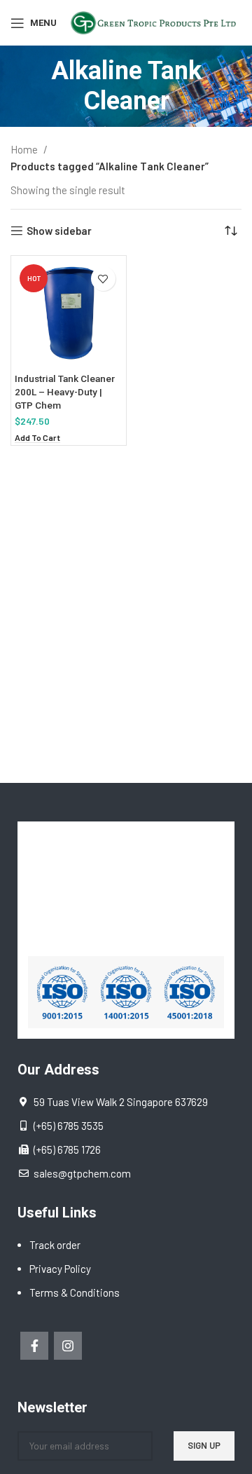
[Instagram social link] (68, 1346)
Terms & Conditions (74, 1292)
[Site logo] (156, 21)
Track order (54, 1244)
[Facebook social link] (34, 1346)
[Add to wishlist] (103, 278)
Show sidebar (59, 230)
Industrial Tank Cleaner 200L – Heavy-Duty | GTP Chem (65, 392)
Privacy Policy (60, 1268)
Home (25, 149)
